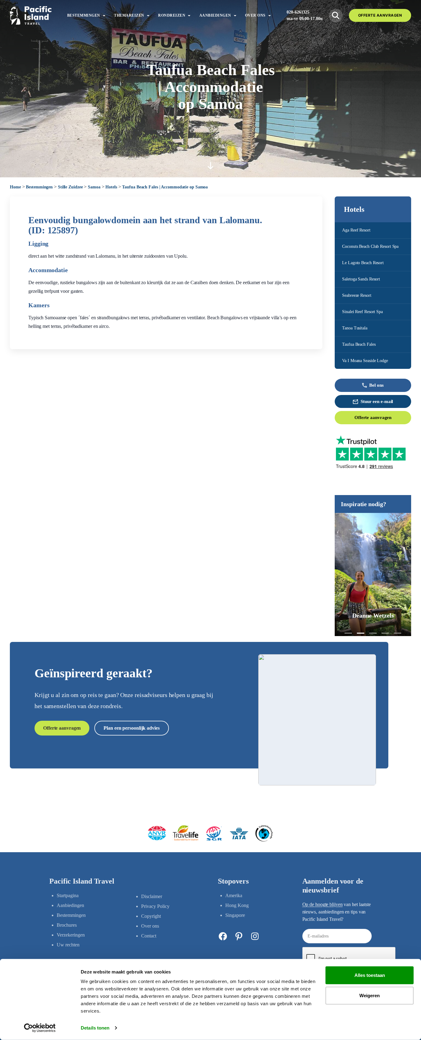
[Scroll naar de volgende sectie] (210, 165)
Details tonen (95, 1027)
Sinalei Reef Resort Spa (362, 311)
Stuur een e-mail (377, 401)
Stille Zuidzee (70, 187)
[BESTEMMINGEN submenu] (104, 15)
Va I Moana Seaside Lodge (365, 360)
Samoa (94, 187)
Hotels (111, 187)
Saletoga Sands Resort (361, 279)
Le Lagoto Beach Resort (363, 262)
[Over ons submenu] (269, 15)
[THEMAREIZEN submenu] (148, 15)
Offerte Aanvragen (380, 15)
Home (15, 187)
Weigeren (369, 995)
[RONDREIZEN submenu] (189, 15)
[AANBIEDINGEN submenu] (235, 15)
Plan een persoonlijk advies (131, 728)
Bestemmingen (39, 187)
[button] (348, 633)
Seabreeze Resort (356, 295)
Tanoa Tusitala (354, 328)
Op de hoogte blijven (322, 904)
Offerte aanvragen (372, 417)
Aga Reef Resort (356, 230)
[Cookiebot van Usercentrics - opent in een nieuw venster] (40, 1028)
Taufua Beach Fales (358, 344)
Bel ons (376, 385)
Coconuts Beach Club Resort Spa (370, 246)
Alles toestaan (369, 975)
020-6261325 (298, 12)
